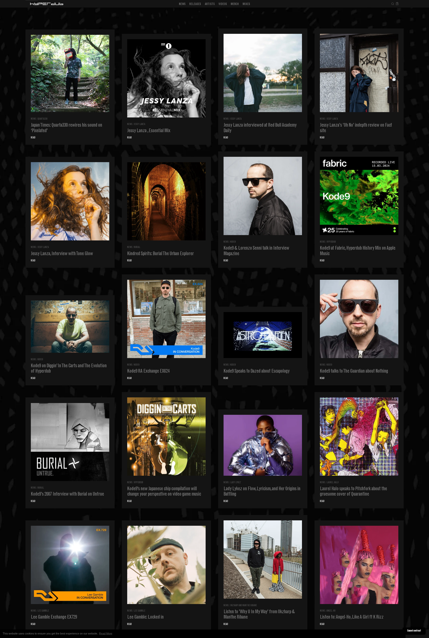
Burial (137, 247)
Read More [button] (105, 633)
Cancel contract (414, 631)
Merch (235, 4)
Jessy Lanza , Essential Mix (148, 131)
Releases (195, 4)
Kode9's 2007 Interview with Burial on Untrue (67, 494)
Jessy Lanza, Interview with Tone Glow (62, 254)
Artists (210, 4)
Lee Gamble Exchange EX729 (54, 617)
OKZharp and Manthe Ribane (243, 605)
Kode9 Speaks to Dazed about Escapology (256, 371)
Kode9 (233, 242)
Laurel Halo (333, 482)
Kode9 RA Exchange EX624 (148, 371)
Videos (223, 4)
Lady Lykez (235, 482)
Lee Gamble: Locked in (145, 617)
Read (33, 138)
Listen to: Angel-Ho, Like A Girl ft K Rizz (351, 617)
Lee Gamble (43, 611)
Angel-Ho (330, 611)
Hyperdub (331, 242)
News (182, 4)
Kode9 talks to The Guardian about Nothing (354, 371)
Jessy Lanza (139, 124)
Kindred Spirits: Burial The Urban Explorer (160, 254)
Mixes (246, 4)
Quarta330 (42, 119)
